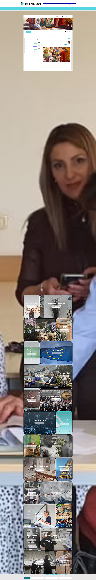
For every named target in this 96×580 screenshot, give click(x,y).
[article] (57, 55)
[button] (37, 315)
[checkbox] (27, 315)
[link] (69, 35)
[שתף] (43, 41)
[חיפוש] (33, 32)
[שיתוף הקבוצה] (25, 32)
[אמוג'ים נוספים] (66, 64)
